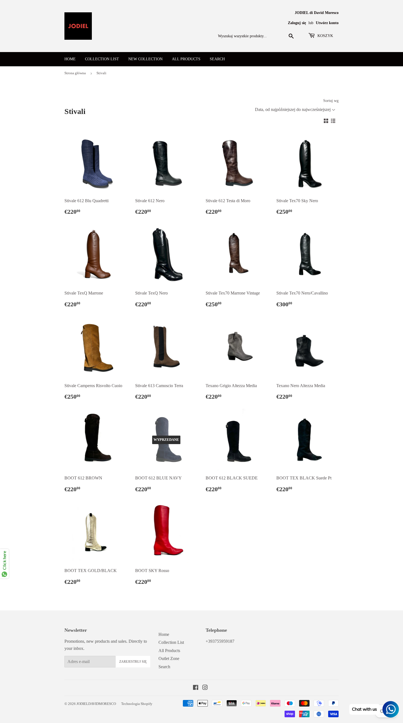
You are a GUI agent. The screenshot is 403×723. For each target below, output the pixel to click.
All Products (186, 59)
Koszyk (324, 36)
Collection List (102, 59)
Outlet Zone (168, 658)
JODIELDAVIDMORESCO (96, 704)
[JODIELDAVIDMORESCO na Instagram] (205, 688)
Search (217, 59)
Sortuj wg (331, 101)
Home (70, 59)
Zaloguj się (297, 23)
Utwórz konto (327, 23)
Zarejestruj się (133, 662)
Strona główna (75, 73)
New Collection (145, 59)
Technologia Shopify (136, 704)
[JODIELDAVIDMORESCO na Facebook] (195, 688)
